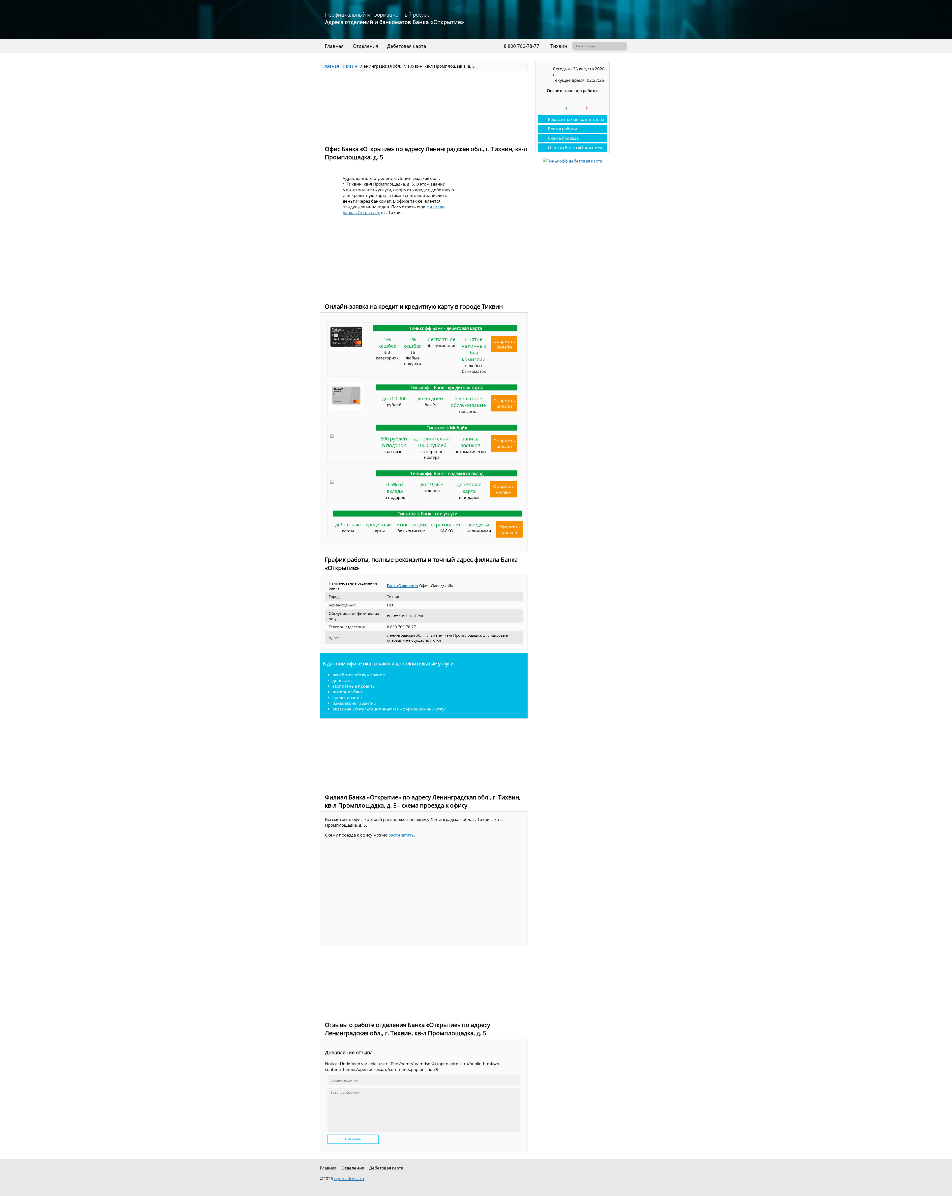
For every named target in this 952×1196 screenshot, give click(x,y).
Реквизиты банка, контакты (576, 119)
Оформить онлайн (504, 344)
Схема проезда (563, 138)
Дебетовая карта (406, 46)
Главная (334, 46)
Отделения (365, 46)
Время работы (562, 129)
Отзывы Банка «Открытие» (575, 147)
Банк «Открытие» (402, 585)
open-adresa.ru (349, 1178)
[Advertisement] (424, 106)
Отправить (353, 1139)
